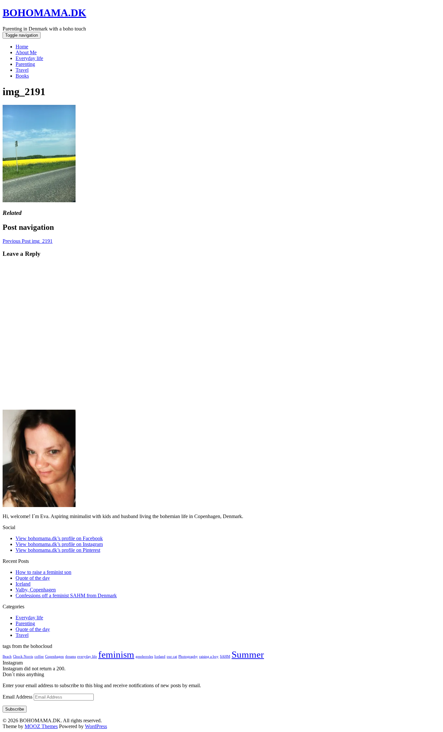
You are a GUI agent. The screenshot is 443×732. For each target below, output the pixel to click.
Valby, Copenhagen (36, 589)
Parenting (25, 64)
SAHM (225, 656)
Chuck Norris (23, 656)
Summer (248, 654)
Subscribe (14, 709)
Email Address (18, 697)
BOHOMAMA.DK (44, 13)
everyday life (87, 656)
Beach (7, 656)
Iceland (23, 584)
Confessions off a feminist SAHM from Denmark (66, 595)
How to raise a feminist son (43, 572)
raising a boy (209, 656)
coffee (39, 656)
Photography (188, 656)
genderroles (144, 656)
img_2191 (28, 241)
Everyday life (29, 58)
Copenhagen (54, 656)
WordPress (96, 726)
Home (22, 46)
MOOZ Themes (41, 726)
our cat (172, 656)
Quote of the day (33, 578)
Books (22, 76)
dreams (70, 656)
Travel (22, 70)
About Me (26, 52)
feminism (116, 654)
